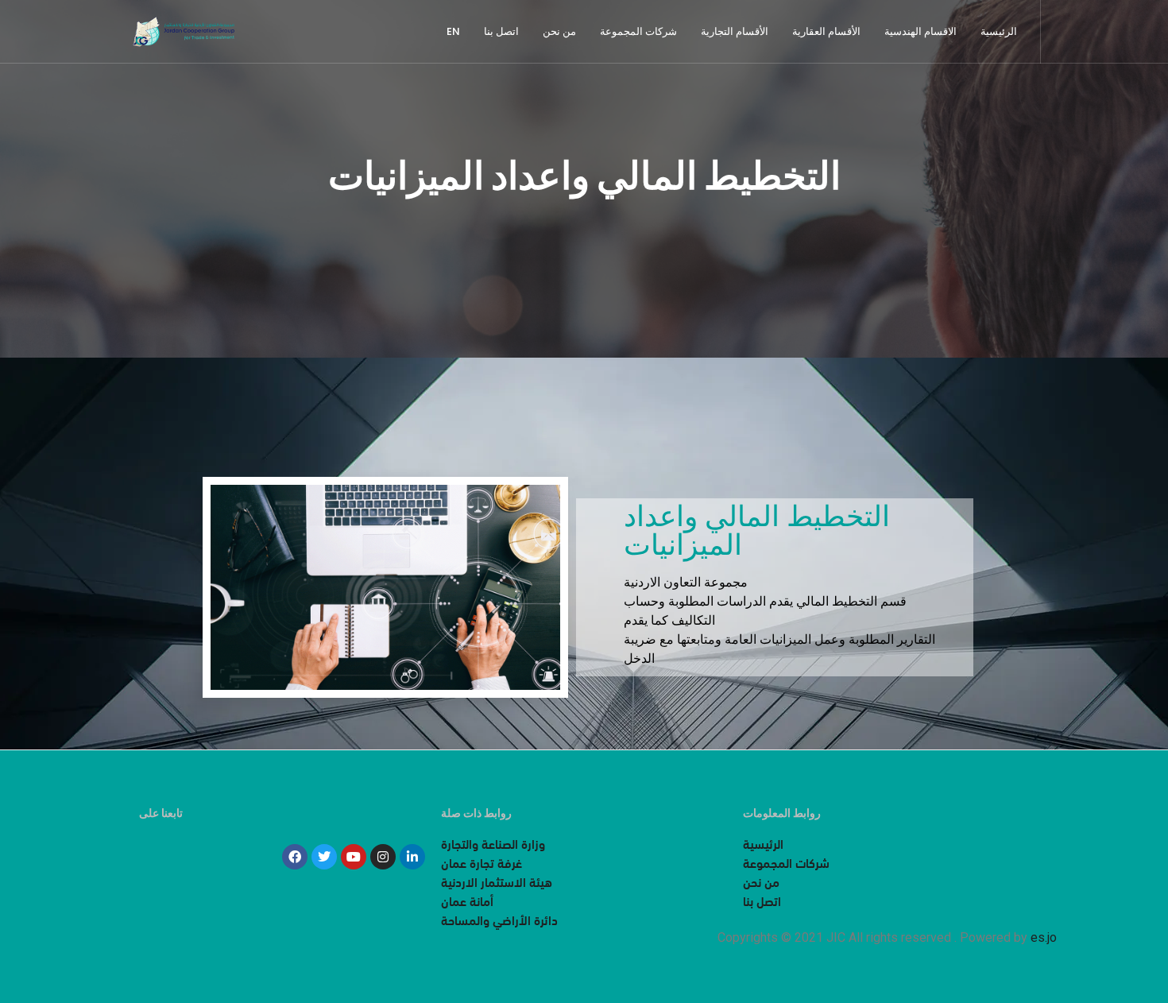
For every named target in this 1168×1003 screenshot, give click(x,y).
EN (453, 31)
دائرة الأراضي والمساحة (499, 922)
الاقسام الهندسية (920, 31)
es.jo (1044, 937)
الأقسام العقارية (826, 31)
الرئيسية (998, 31)
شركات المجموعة (638, 31)
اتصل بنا (501, 31)
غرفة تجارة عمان (481, 864)
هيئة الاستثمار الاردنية (496, 883)
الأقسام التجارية (734, 31)
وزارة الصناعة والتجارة (493, 845)
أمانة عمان (467, 903)
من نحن (559, 31)
